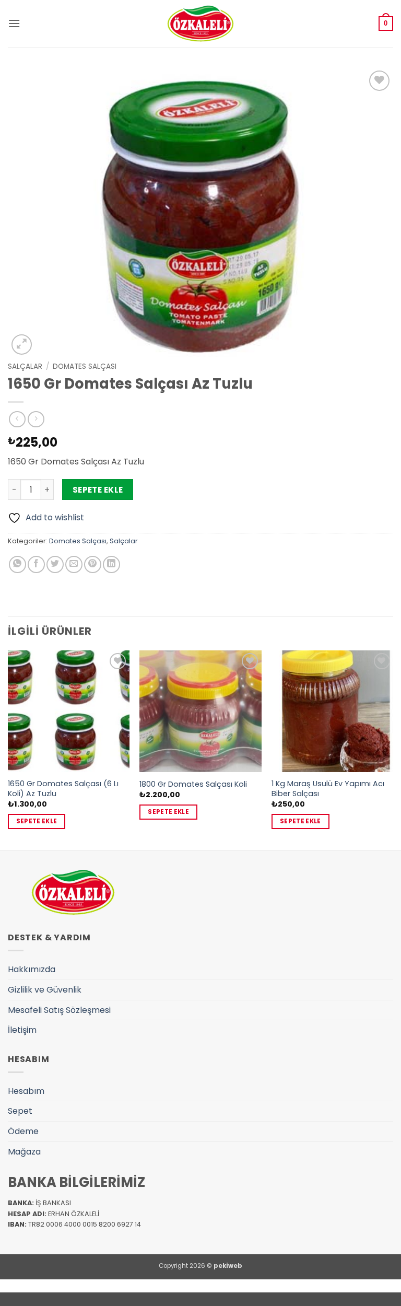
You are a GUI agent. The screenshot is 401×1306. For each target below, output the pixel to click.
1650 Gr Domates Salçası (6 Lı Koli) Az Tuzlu (63, 788)
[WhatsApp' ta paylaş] (17, 564)
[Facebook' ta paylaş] (36, 564)
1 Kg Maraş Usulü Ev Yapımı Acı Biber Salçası (328, 788)
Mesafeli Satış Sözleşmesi (59, 1010)
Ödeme (23, 1131)
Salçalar (25, 366)
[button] (14, 23)
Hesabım (26, 1091)
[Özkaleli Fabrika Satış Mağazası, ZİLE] (200, 23)
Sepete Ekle (98, 489)
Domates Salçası (84, 366)
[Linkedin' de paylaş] (111, 564)
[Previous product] (36, 419)
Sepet (20, 1111)
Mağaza (24, 1152)
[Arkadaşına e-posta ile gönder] (73, 564)
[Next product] (17, 419)
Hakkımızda (31, 969)
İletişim (22, 1030)
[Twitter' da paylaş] (55, 564)
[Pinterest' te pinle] (92, 564)
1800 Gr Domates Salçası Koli (193, 784)
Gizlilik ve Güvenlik (44, 990)
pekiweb (228, 1266)
